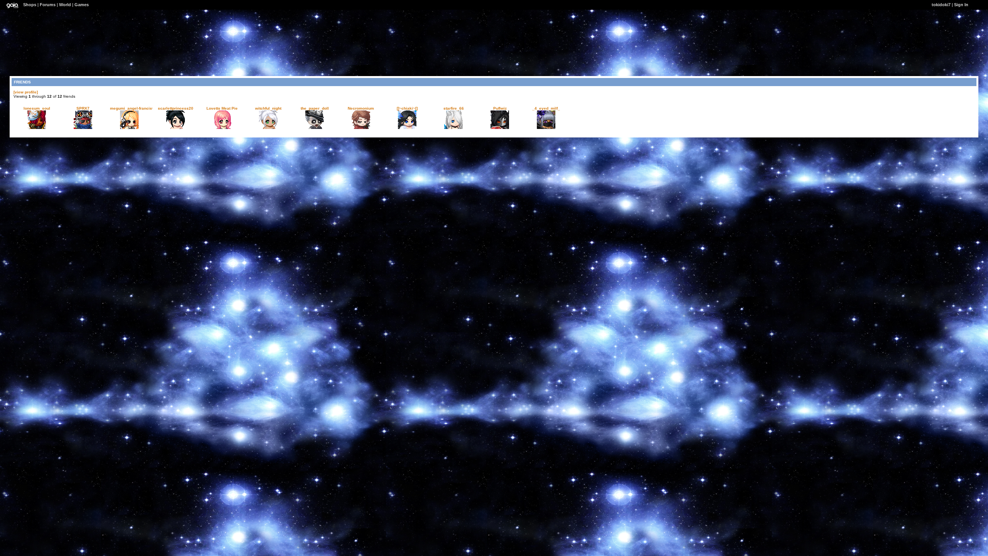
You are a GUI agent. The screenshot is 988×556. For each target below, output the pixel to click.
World (65, 4)
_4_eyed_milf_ (546, 108)
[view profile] (26, 92)
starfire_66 (453, 108)
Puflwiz (500, 108)
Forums (48, 4)
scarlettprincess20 (175, 108)
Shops (29, 4)
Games (81, 4)
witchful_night (268, 108)
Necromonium (361, 108)
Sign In (961, 4)
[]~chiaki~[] (407, 108)
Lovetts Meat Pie (222, 108)
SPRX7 (83, 108)
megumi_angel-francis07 (133, 108)
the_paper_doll (315, 108)
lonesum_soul (37, 108)
